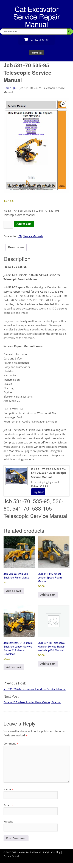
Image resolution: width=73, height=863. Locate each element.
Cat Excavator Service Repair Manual (36, 16)
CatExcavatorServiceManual (26, 852)
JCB (15, 88)
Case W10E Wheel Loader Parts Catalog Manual (32, 702)
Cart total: (39, 40)
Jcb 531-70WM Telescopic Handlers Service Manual (35, 689)
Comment (11, 743)
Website (8, 821)
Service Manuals (33, 236)
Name (8, 789)
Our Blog (55, 852)
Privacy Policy (11, 856)
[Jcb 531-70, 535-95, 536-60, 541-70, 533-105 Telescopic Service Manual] (16, 484)
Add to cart (24, 224)
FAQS (46, 852)
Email (8, 805)
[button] (63, 104)
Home (7, 88)
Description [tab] (16, 247)
